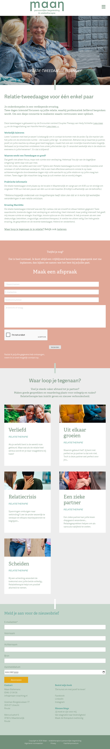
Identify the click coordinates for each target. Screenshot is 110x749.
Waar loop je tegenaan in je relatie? (24, 229)
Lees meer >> (52, 126)
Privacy (53, 743)
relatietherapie (54, 740)
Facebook (60, 695)
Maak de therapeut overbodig (69, 717)
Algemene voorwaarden (33, 743)
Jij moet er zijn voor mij (65, 711)
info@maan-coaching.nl (16, 695)
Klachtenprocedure (71, 743)
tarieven (62, 229)
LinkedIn (59, 698)
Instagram (60, 702)
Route (7, 708)
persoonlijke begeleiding (71, 740)
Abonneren (16, 679)
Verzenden (55, 347)
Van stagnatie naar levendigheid (70, 714)
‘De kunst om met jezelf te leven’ (70, 689)
